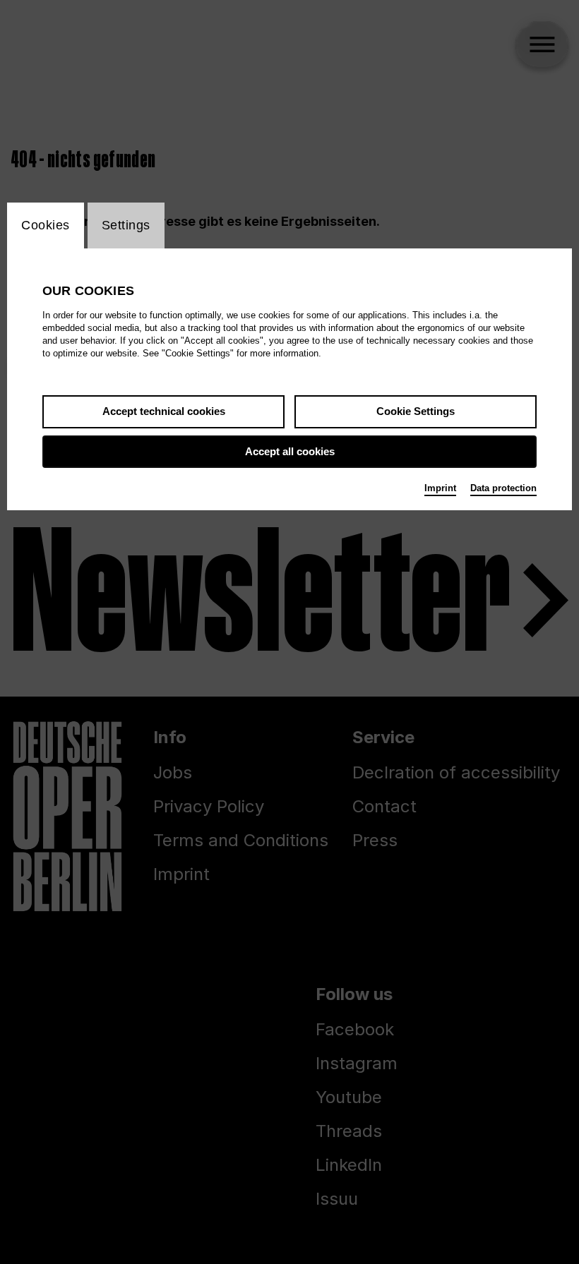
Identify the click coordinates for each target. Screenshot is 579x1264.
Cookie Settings (415, 411)
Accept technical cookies (163, 411)
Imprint (440, 488)
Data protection (503, 488)
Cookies (45, 225)
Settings (126, 225)
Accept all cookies (290, 451)
